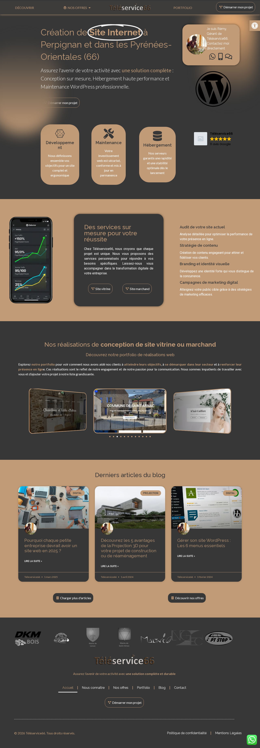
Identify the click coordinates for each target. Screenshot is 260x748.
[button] (254, 25)
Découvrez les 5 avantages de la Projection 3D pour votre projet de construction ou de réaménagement (128, 548)
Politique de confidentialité (187, 733)
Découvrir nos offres (189, 598)
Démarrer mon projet (238, 7)
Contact (180, 688)
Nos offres (120, 688)
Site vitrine (102, 289)
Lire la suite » (33, 561)
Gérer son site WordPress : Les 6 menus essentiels (204, 543)
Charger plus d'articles (75, 598)
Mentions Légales (228, 733)
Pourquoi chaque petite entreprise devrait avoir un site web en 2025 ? (50, 545)
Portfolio (143, 688)
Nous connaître (93, 688)
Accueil (67, 688)
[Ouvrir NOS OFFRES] (89, 7)
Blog (162, 688)
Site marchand (140, 289)
